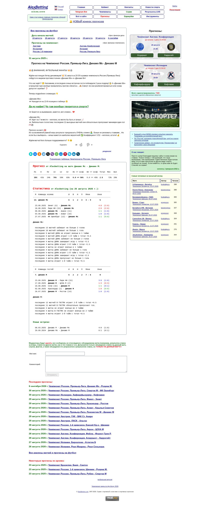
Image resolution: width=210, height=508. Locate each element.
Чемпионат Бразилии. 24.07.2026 (145, 209)
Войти (174, 6)
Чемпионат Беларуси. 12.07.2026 (145, 185)
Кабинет (105, 7)
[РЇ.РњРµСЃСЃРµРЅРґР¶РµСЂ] (31, 154)
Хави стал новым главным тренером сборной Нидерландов (47, 18)
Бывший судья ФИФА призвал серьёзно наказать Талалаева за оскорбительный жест (153, 135)
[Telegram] (44, 154)
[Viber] (52, 154)
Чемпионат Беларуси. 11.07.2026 (145, 225)
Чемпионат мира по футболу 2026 (105, 486)
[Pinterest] (65, 154)
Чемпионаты (105, 12)
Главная (81, 7)
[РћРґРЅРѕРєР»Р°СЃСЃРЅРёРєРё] (39, 154)
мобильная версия (105, 479)
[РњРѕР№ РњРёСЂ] (61, 154)
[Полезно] (81, 146)
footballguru (165, 184)
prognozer (165, 202)
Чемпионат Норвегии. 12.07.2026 (145, 203)
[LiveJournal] (78, 154)
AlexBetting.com (83, 491)
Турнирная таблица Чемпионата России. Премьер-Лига (78, 159)
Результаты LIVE (152, 12)
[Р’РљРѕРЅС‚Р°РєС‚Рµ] (35, 154)
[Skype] (69, 154)
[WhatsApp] (56, 154)
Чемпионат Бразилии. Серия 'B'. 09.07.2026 (145, 191)
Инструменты (152, 16)
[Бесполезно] (88, 146)
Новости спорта (152, 7)
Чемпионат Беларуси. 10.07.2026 (145, 230)
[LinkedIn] (74, 154)
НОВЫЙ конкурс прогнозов (88, 21)
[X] (48, 154)
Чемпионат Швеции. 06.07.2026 (145, 198)
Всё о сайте (81, 16)
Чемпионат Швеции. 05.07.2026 (145, 214)
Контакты (129, 7)
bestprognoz (165, 190)
